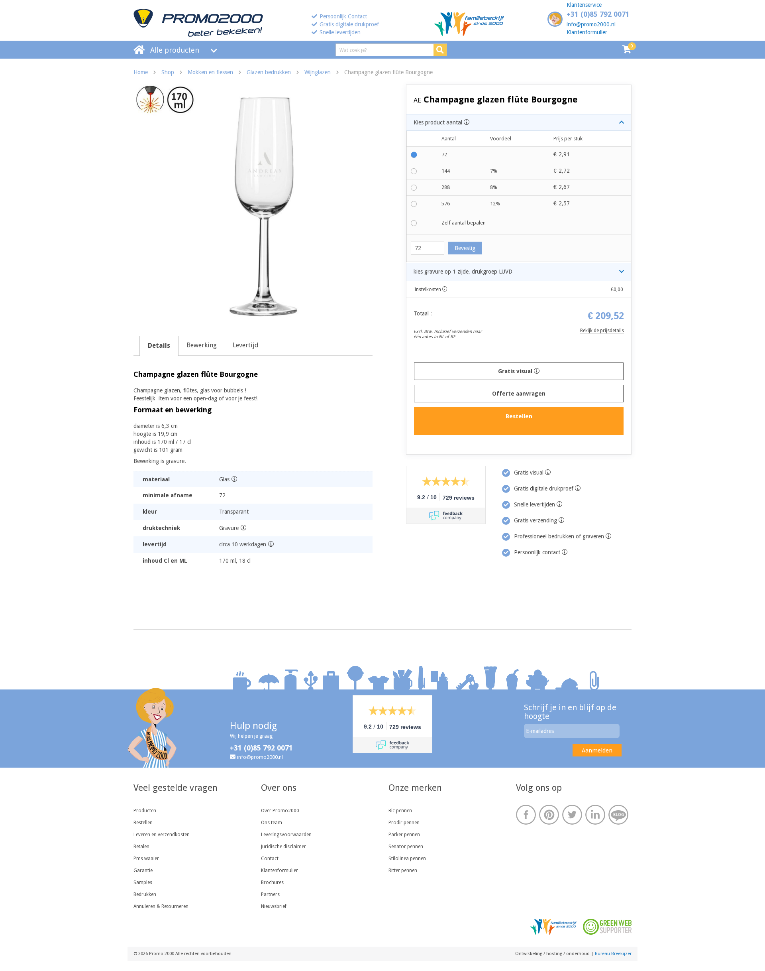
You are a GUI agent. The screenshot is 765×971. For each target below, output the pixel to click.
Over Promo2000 (280, 810)
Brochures (272, 882)
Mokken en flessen (210, 72)
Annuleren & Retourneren (160, 906)
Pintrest (549, 815)
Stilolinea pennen (407, 858)
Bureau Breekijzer (613, 953)
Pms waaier (146, 858)
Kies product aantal (439, 122)
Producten (144, 810)
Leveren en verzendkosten (161, 834)
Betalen (141, 846)
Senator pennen (405, 846)
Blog (618, 815)
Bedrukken (144, 894)
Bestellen (143, 822)
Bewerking (201, 345)
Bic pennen (400, 810)
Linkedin (595, 815)
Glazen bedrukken (269, 72)
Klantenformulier (587, 32)
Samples (142, 882)
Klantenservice (584, 5)
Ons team (271, 822)
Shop (167, 72)
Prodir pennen (404, 822)
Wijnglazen (317, 72)
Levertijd (246, 345)
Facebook (526, 815)
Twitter (572, 815)
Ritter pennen (402, 870)
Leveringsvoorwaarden (286, 834)
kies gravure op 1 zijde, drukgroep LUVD (463, 271)
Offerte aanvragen (518, 393)
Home (140, 72)
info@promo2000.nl (591, 24)
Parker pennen (404, 834)
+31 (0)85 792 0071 (598, 14)
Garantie (143, 870)
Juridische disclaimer (283, 846)
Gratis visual (516, 371)
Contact (270, 858)
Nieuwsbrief (273, 906)
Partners (270, 894)
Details (159, 345)
